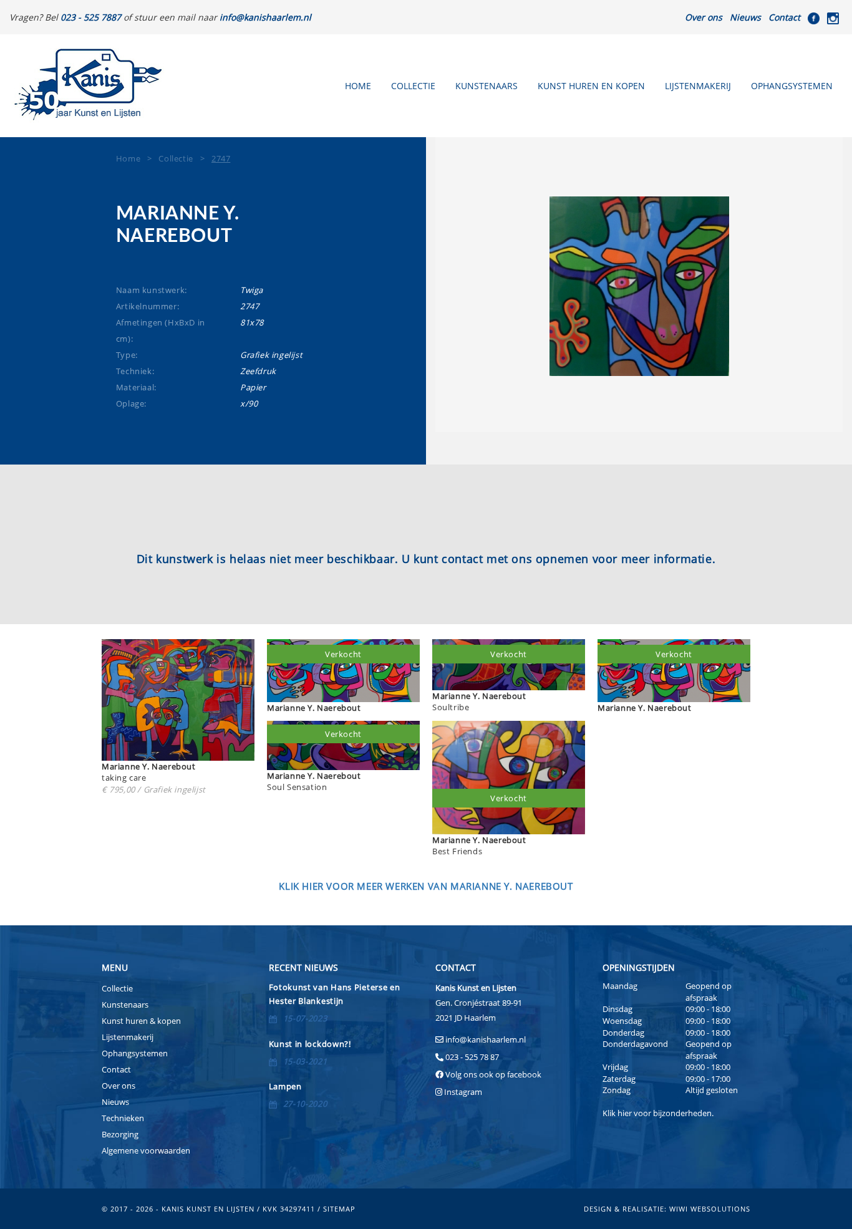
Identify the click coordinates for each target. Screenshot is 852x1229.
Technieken (123, 1118)
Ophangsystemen (792, 86)
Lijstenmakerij (698, 86)
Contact (784, 17)
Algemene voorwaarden (146, 1150)
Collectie (413, 86)
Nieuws (745, 17)
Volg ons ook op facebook (492, 1074)
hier (624, 1113)
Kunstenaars (486, 86)
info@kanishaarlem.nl (485, 1039)
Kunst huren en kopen (591, 86)
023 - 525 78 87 (472, 1057)
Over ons (703, 17)
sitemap (339, 1208)
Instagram (463, 1091)
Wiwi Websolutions (709, 1208)
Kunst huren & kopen (141, 1020)
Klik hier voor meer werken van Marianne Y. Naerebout (426, 886)
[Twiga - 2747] (639, 286)
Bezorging (120, 1134)
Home (358, 86)
